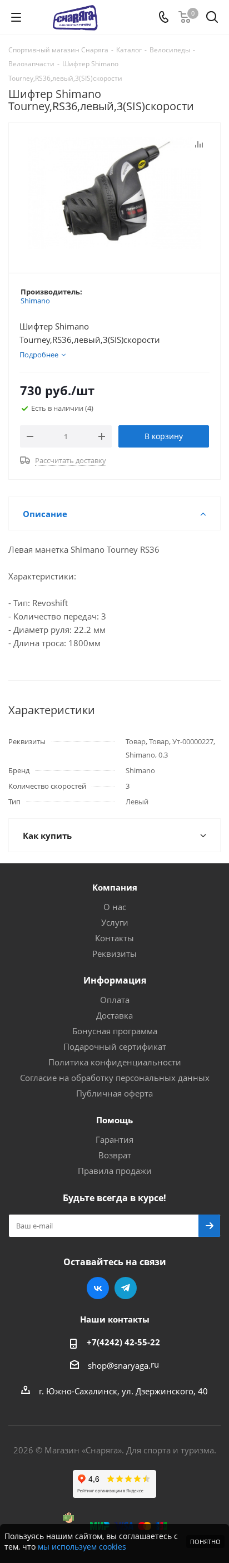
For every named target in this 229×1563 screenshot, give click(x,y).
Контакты (114, 937)
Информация (114, 980)
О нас (114, 906)
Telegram (125, 1288)
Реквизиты (114, 953)
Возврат (114, 1155)
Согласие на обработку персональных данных (115, 1077)
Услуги (114, 922)
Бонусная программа (114, 1030)
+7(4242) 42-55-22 (123, 1342)
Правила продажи (115, 1170)
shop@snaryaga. (119, 1365)
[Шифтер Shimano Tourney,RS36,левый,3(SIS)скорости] (114, 193)
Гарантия (114, 1139)
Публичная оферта (114, 1093)
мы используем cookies (82, 1546)
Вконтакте (98, 1288)
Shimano (35, 301)
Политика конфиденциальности (114, 1062)
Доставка (114, 1015)
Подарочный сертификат (114, 1046)
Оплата (115, 999)
